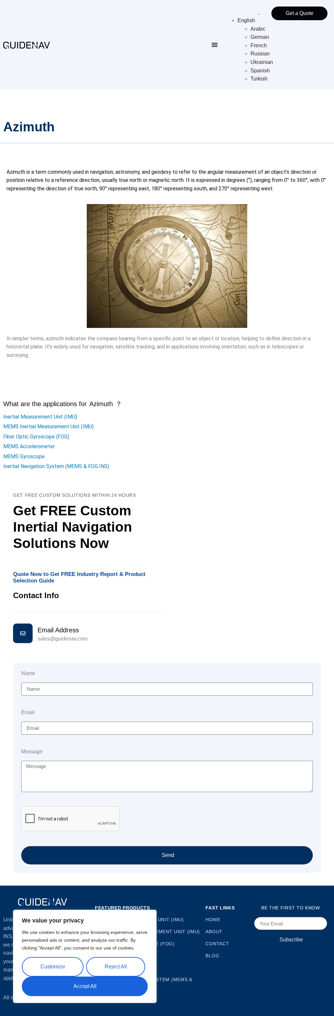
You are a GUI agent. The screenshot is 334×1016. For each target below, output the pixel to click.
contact (217, 943)
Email (28, 712)
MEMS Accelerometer (29, 446)
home (212, 919)
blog (212, 955)
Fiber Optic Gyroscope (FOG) (36, 437)
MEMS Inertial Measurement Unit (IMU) (48, 426)
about (213, 931)
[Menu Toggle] (214, 44)
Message (31, 751)
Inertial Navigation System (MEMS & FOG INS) (56, 466)
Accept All (85, 986)
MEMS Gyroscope (24, 456)
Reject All (116, 966)
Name (28, 673)
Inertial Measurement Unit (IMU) (40, 417)
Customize (52, 966)
